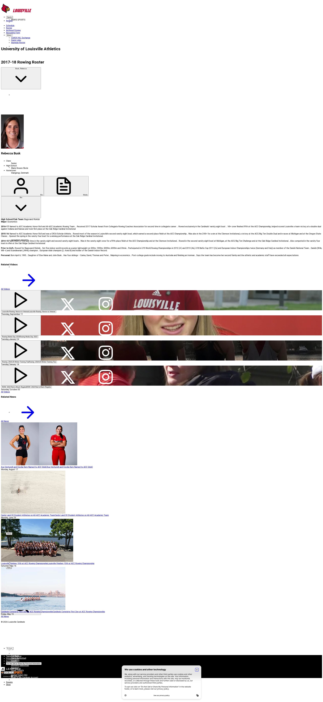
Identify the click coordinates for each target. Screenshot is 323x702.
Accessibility (11, 661)
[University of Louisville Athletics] (16, 12)
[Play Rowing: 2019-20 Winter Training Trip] (21, 350)
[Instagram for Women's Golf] (106, 337)
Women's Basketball (20, 665)
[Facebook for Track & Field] (30, 238)
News (28, 24)
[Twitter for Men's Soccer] (68, 165)
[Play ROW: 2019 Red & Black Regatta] (21, 376)
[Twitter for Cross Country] (68, 92)
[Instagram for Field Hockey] (106, 313)
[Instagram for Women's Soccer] (106, 410)
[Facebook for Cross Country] (30, 92)
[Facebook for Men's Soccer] (30, 165)
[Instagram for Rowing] (106, 386)
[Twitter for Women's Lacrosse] (68, 361)
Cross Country (17, 267)
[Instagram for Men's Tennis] (106, 213)
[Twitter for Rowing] (68, 386)
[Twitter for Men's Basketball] (68, 68)
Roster (22, 24)
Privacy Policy (12, 658)
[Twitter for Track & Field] (68, 238)
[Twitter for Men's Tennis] (68, 213)
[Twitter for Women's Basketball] (68, 264)
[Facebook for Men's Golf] (30, 141)
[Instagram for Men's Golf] (106, 141)
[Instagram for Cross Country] (106, 92)
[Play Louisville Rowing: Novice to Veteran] (21, 300)
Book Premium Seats (20, 653)
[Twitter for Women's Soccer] (68, 410)
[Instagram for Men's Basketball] (106, 68)
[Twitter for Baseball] (68, 44)
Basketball (16, 46)
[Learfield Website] (11, 670)
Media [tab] (85, 195)
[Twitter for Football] (68, 117)
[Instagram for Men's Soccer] (106, 165)
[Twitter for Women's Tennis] (68, 482)
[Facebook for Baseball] (30, 44)
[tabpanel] (161, 239)
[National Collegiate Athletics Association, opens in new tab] (5, 643)
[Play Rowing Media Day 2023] (21, 325)
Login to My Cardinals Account (24, 677)
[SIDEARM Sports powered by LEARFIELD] (11, 677)
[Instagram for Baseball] (106, 44)
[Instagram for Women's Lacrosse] (106, 361)
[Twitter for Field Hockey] (68, 313)
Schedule (15, 24)
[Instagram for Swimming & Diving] (106, 189)
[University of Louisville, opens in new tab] (5, 631)
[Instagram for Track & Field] (106, 238)
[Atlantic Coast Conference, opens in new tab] (7, 652)
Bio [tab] (41, 195)
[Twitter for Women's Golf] (68, 337)
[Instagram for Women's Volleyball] (106, 531)
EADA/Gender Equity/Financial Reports (28, 565)
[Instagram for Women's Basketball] (106, 264)
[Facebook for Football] (30, 117)
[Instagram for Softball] (106, 434)
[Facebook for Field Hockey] (30, 313)
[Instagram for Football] (106, 117)
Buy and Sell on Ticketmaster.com (26, 680)
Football (15, 95)
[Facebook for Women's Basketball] (30, 264)
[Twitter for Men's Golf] (68, 141)
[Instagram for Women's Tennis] (106, 482)
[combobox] (21, 78)
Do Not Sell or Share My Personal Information (24, 664)
